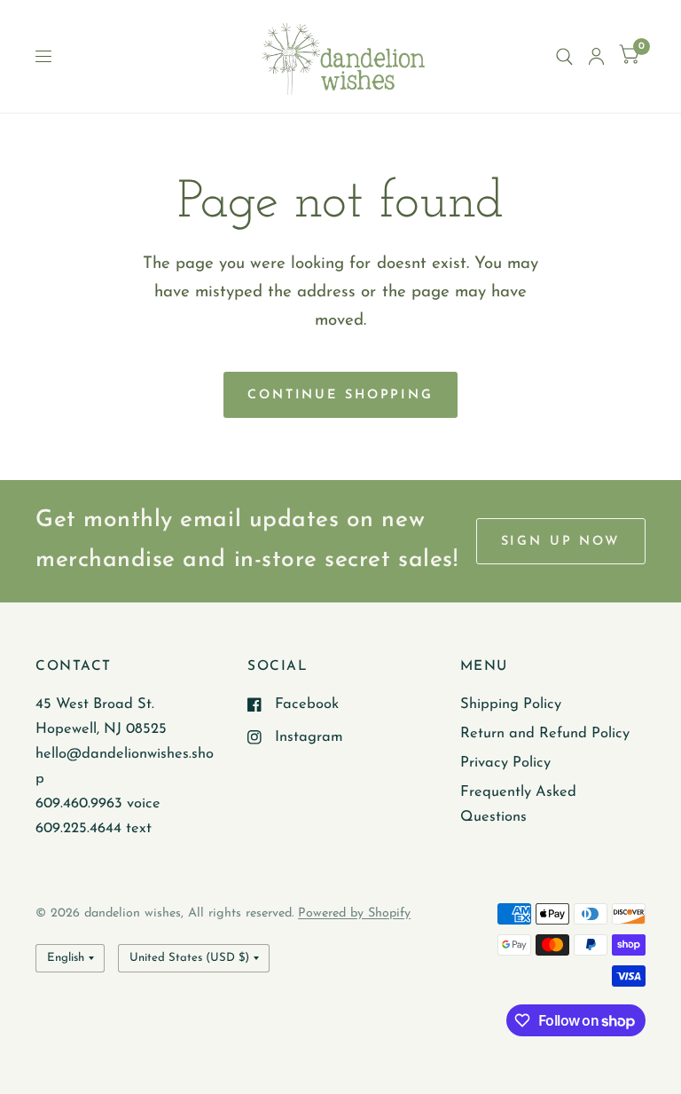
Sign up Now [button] (561, 541)
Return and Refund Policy (545, 734)
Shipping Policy (510, 704)
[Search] (564, 56)
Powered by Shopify (354, 913)
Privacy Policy (505, 763)
